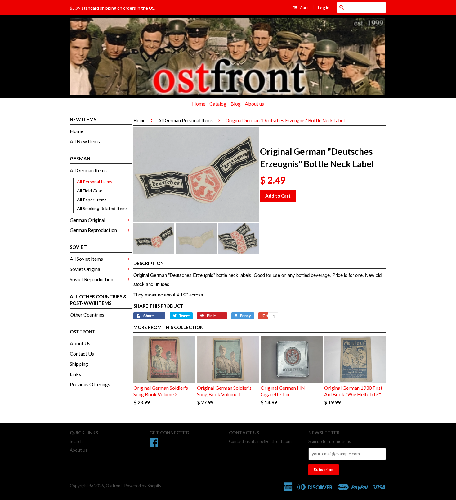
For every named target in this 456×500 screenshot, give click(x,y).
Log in (323, 7)
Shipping (79, 364)
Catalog (217, 104)
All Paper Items (92, 199)
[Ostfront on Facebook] (154, 444)
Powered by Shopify (142, 485)
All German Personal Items (185, 120)
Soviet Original (85, 269)
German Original (87, 220)
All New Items (85, 141)
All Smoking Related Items (102, 208)
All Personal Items (94, 181)
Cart (303, 7)
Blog (235, 104)
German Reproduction (93, 230)
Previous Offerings (90, 384)
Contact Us (82, 353)
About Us (80, 343)
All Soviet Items (86, 259)
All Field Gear (89, 190)
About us (254, 104)
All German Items (88, 170)
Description (148, 263)
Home (198, 104)
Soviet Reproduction (91, 279)
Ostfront (114, 485)
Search (76, 441)
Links (75, 374)
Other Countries (87, 315)
